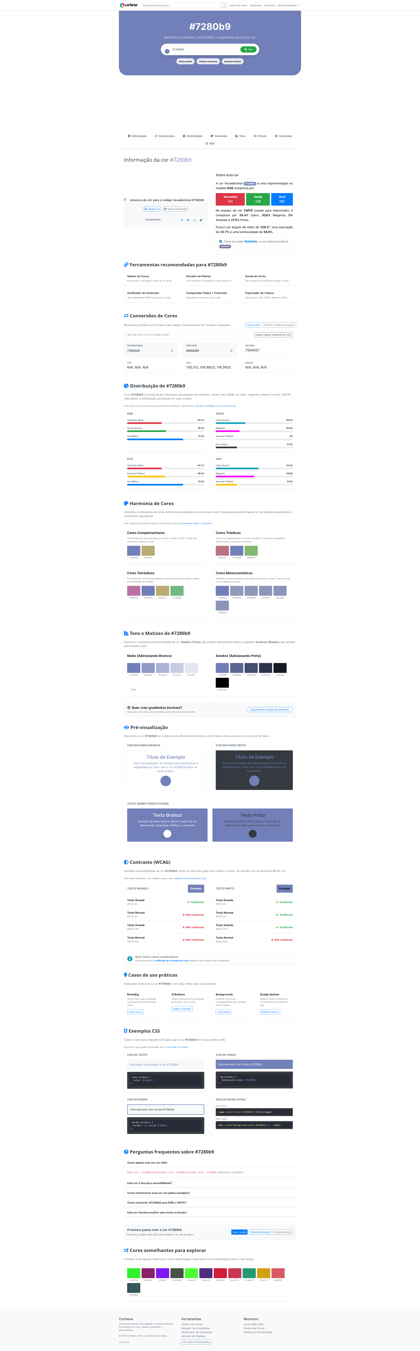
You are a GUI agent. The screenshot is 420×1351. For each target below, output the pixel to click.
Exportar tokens (232, 61)
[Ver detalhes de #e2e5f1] (191, 668)
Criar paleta (223, 1011)
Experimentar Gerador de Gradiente (270, 709)
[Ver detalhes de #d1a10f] (263, 1273)
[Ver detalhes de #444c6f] (251, 668)
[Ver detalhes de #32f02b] (133, 1273)
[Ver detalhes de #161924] (280, 668)
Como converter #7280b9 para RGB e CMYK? (156, 1202)
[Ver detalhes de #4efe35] (191, 1273)
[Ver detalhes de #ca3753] (234, 1273)
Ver (250, 49)
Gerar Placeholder (177, 209)
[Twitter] (188, 220)
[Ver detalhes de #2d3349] (265, 668)
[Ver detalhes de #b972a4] (133, 591)
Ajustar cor (154, 209)
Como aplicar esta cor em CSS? (147, 1162)
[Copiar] (172, 350)
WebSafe (250, 241)
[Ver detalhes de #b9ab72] (148, 551)
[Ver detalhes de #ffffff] (133, 683)
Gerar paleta (185, 61)
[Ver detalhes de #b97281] (222, 551)
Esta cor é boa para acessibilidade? (149, 1183)
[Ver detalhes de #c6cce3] (177, 668)
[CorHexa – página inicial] (129, 5)
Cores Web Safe (254, 1324)
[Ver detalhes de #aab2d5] (162, 668)
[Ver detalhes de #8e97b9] (265, 591)
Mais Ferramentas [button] (288, 5)
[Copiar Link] (201, 220)
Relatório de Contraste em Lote (190, 878)
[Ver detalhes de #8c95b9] (280, 591)
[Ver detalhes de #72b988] (177, 591)
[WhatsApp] (194, 220)
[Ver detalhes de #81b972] (251, 551)
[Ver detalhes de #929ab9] (236, 591)
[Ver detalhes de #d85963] (278, 1273)
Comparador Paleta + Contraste (196, 523)
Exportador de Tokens (177, 1047)
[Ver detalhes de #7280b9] (133, 551)
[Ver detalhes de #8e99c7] (148, 668)
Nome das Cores (254, 1328)
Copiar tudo (253, 324)
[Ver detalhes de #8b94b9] (222, 605)
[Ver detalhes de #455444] (177, 1273)
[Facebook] (182, 220)
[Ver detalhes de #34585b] (133, 1288)
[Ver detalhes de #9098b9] (251, 591)
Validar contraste (208, 61)
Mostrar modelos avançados (279, 324)
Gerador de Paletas (205, 406)
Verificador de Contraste (196, 1332)
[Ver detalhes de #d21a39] (220, 1273)
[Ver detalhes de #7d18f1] (162, 1273)
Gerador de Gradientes (195, 1328)
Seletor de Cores (191, 1324)
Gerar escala (135, 1011)
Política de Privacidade (258, 1332)
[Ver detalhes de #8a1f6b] (148, 1273)
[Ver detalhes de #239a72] (249, 1273)
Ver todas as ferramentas (196, 1341)
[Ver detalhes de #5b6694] (236, 668)
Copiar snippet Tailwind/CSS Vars (273, 334)
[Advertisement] (210, 106)
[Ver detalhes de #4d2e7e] (205, 1273)
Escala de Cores (228, 406)
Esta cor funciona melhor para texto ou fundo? (157, 1212)
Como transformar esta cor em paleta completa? (158, 1193)
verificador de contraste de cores (172, 960)
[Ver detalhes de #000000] (222, 683)
